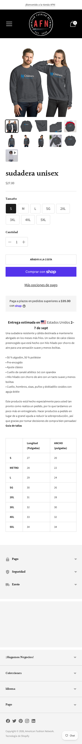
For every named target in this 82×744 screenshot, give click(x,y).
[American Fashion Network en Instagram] (27, 722)
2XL (63, 208)
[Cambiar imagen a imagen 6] (12, 141)
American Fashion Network (39, 731)
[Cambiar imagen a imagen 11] (12, 155)
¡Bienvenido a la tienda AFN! (40, 4)
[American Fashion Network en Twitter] (14, 722)
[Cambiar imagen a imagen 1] (12, 126)
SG (48, 208)
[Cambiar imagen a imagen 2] (26, 126)
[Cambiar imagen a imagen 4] (56, 126)
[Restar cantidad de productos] (24, 242)
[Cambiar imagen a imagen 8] (41, 141)
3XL (12, 219)
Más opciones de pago (41, 285)
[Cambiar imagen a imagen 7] (26, 141)
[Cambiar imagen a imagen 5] (70, 126)
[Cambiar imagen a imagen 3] (41, 126)
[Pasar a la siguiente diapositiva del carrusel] (76, 644)
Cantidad (12, 232)
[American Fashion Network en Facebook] (8, 722)
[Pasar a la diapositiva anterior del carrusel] (5, 644)
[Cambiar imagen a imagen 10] (70, 141)
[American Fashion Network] (41, 24)
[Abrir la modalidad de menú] (9, 23)
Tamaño (11, 199)
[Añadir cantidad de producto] (10, 242)
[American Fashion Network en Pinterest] (20, 722)
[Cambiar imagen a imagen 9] (56, 141)
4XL (28, 219)
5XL (43, 219)
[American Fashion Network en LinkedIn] (33, 722)
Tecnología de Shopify (17, 736)
